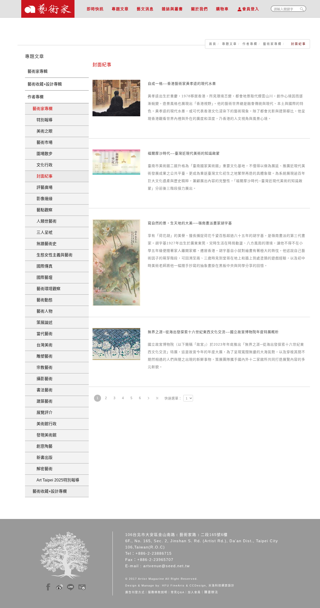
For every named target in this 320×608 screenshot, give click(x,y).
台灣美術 (42, 345)
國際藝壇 (42, 277)
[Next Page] (148, 398)
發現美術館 (44, 435)
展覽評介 (42, 412)
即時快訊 (95, 9)
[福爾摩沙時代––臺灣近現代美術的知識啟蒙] (116, 162)
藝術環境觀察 (46, 289)
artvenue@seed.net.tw (166, 566)
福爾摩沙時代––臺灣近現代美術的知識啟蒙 (184, 153)
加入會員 (194, 592)
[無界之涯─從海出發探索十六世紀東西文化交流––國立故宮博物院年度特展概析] (116, 344)
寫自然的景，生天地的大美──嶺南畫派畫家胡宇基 (190, 223)
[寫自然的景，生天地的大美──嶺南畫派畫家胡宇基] (116, 262)
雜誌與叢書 (172, 9)
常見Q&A (177, 592)
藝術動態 (42, 300)
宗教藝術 (42, 367)
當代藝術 (42, 334)
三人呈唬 (42, 232)
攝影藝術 (42, 379)
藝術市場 (42, 142)
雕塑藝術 (42, 356)
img (48, 586)
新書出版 (42, 457)
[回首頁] (48, 7)
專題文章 (120, 9)
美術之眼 (42, 131)
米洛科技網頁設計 (221, 585)
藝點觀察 (42, 210)
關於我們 (199, 9)
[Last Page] (157, 398)
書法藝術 (42, 390)
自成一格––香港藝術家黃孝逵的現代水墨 (182, 84)
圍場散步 (42, 154)
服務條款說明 (158, 592)
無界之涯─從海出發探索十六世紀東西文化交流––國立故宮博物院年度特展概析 (213, 332)
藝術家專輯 (38, 71)
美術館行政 (44, 424)
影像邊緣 (42, 199)
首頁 (212, 44)
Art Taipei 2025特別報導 (55, 480)
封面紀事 (42, 176)
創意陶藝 (42, 446)
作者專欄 (250, 44)
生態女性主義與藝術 (52, 255)
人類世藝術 (44, 221)
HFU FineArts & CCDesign (184, 585)
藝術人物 (42, 311)
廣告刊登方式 (135, 592)
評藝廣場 (42, 187)
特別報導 (42, 120)
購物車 (222, 9)
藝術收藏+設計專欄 (49, 491)
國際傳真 (42, 266)
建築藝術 (42, 401)
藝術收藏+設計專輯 (45, 84)
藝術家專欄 (272, 44)
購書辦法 (211, 592)
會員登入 (250, 9)
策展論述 (42, 322)
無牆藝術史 (44, 244)
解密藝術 (42, 469)
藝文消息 (145, 9)
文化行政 (42, 165)
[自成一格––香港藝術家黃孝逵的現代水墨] (116, 98)
